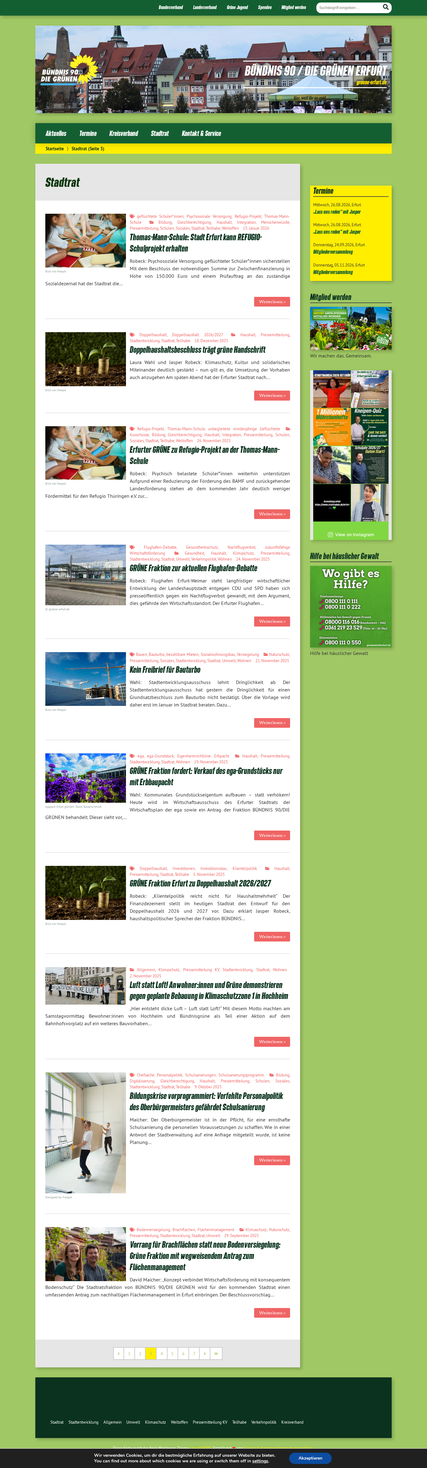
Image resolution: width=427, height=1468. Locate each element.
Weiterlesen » (272, 301)
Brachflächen (184, 1229)
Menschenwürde (275, 222)
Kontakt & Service (201, 133)
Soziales (183, 228)
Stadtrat (160, 133)
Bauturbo (156, 654)
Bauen (141, 654)
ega (141, 755)
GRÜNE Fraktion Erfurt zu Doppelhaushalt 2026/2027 (200, 883)
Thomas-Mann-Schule (186, 428)
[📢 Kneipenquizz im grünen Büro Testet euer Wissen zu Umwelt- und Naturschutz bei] (370, 427)
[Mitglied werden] (351, 348)
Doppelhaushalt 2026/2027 (197, 334)
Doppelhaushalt (153, 334)
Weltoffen (230, 228)
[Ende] (216, 1353)
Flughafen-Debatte (160, 547)
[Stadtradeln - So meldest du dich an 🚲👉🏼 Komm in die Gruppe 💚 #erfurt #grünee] (332, 503)
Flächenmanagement (216, 1229)
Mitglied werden (294, 7)
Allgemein (146, 969)
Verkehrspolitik (203, 559)
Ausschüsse (139, 434)
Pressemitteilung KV (201, 969)
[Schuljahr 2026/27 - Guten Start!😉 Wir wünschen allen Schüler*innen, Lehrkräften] (370, 465)
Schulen (167, 228)
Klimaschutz (243, 553)
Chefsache (145, 1074)
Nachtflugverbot (241, 547)
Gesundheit (194, 553)
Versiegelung (248, 654)
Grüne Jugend (237, 7)
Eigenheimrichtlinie (194, 755)
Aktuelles (56, 133)
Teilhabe (213, 228)
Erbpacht (221, 755)
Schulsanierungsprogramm (241, 1074)
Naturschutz (279, 654)
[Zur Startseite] (69, 83)
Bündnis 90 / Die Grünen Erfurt (316, 70)
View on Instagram (354, 534)
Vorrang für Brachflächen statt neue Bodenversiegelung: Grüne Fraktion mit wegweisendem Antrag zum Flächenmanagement (205, 1256)
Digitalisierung (142, 1080)
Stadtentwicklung (145, 340)
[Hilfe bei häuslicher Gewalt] (351, 645)
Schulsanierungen (200, 1074)
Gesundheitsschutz (202, 547)
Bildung (165, 222)
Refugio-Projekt (248, 216)
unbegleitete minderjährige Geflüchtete (244, 428)
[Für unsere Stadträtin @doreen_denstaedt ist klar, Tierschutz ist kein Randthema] (332, 465)
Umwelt (183, 559)
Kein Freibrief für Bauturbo (165, 669)
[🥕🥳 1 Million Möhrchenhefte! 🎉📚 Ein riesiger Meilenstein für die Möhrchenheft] (332, 427)
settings (260, 1461)
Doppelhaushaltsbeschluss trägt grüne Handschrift (197, 349)
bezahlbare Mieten (182, 654)
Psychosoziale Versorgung (209, 216)
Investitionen (184, 868)
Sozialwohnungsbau (218, 654)
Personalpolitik (169, 1074)
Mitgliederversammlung (333, 252)
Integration (246, 222)
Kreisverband (123, 133)
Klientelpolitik (245, 868)
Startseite (55, 149)
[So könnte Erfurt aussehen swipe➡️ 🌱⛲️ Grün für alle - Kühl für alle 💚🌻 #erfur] (370, 389)
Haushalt (224, 222)
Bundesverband (171, 7)
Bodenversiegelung (153, 1229)
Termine (88, 133)
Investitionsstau (213, 868)
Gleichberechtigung (194, 222)
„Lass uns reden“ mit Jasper (337, 212)
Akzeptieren (310, 1458)
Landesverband (205, 7)
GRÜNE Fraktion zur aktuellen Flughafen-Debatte (193, 568)
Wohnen (225, 559)
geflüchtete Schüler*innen (160, 216)
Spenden (265, 7)
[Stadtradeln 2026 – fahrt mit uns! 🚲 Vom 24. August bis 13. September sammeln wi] (370, 503)
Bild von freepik (55, 390)
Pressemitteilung (144, 228)
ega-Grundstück (160, 755)
